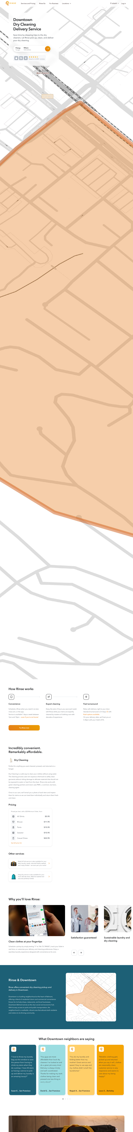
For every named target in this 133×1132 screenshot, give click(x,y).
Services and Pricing (28, 3)
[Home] (11, 3)
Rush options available (91, 714)
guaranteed (13, 955)
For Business (53, 3)
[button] (107, 712)
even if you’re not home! (29, 717)
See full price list (16, 843)
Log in (123, 3)
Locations (65, 3)
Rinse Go (42, 3)
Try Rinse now (24, 728)
